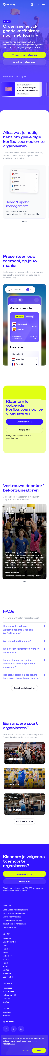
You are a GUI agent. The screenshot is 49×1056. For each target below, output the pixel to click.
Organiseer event (24, 422)
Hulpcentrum (8, 995)
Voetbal (6, 970)
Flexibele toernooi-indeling (14, 913)
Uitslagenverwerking (11, 927)
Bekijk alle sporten (24, 821)
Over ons (7, 998)
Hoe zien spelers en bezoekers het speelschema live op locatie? (21, 676)
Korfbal (6, 959)
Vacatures (7, 1012)
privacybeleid (9, 1043)
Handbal (6, 949)
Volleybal (7, 973)
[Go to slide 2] (25, 221)
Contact (6, 1002)
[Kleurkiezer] (29, 290)
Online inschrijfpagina (12, 917)
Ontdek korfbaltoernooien (24, 62)
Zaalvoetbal (8, 977)
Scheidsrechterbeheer (12, 920)
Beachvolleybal (9, 942)
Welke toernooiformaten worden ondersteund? (21, 650)
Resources (7, 988)
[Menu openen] (43, 4)
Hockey (6, 952)
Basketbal (7, 938)
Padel (5, 963)
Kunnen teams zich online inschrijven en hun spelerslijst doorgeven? (19, 663)
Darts (5, 945)
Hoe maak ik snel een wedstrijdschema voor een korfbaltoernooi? (18, 630)
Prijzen (6, 1008)
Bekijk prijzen (25, 430)
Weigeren (25, 1050)
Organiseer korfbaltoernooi (24, 55)
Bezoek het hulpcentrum (24, 688)
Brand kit (6, 1015)
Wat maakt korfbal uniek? (17, 641)
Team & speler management (14, 924)
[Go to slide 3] (26, 221)
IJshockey (7, 956)
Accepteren (38, 1050)
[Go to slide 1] (23, 221)
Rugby (5, 966)
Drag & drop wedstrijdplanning (15, 910)
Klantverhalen (8, 991)
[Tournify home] (9, 4)
